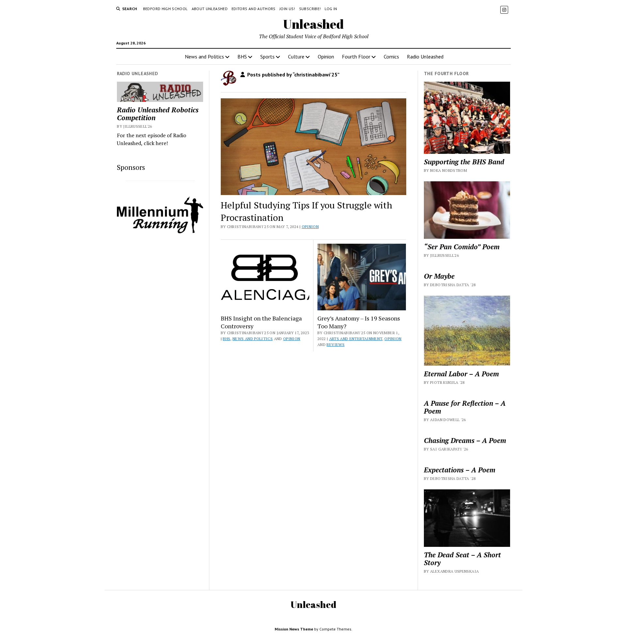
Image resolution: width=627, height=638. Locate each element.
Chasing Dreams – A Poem (465, 440)
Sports (267, 56)
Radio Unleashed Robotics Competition (158, 114)
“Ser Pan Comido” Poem (462, 247)
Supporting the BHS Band (464, 162)
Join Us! (287, 8)
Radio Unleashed (425, 56)
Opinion (326, 56)
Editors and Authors (254, 8)
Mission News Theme (294, 629)
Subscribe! (310, 8)
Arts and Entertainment (355, 338)
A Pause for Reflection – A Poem (465, 407)
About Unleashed (210, 8)
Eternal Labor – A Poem (461, 374)
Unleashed (313, 24)
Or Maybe (439, 276)
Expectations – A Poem (459, 470)
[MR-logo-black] (160, 231)
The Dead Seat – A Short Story (462, 558)
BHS (242, 56)
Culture (296, 56)
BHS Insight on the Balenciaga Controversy (261, 322)
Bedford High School (165, 8)
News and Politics (204, 56)
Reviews (336, 344)
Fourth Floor (356, 56)
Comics (391, 56)
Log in (331, 8)
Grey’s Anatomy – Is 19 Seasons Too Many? (358, 322)
